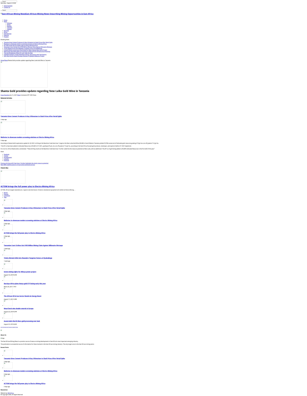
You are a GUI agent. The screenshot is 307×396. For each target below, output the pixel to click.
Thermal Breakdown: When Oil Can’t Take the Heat (18, 53)
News (5, 21)
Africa (5, 32)
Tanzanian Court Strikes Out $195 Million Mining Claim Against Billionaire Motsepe (28, 47)
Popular (6, 194)
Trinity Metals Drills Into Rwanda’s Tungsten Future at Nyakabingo (23, 48)
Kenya (8, 24)
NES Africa (11, 393)
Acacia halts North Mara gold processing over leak (22, 321)
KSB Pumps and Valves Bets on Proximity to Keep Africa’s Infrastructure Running (27, 51)
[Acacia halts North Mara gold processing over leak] (8, 318)
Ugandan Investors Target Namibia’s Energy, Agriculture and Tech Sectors (25, 54)
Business (6, 31)
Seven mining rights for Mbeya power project (20, 272)
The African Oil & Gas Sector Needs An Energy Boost (22, 296)
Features (6, 35)
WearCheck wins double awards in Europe (18, 308)
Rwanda (9, 26)
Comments (7, 196)
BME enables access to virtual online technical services (18, 165)
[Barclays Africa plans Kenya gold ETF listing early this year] (8, 280)
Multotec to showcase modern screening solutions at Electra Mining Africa (25, 44)
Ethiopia (9, 23)
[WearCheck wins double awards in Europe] (8, 305)
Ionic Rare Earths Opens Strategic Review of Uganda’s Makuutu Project (24, 56)
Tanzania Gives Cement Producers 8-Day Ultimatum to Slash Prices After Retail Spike (28, 42)
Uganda (9, 29)
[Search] (1, 10)
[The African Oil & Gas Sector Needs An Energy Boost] (8, 293)
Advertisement (8, 6)
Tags (5, 197)
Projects (6, 37)
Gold (2, 327)
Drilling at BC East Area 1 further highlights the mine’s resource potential (24, 163)
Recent (6, 192)
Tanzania (9, 27)
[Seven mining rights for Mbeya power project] (8, 268)
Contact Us (7, 7)
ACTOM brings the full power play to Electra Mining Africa (21, 45)
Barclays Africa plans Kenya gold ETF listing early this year (25, 283)
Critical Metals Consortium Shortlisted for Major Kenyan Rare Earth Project (25, 50)
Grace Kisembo (5, 95)
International (7, 34)
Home (5, 20)
